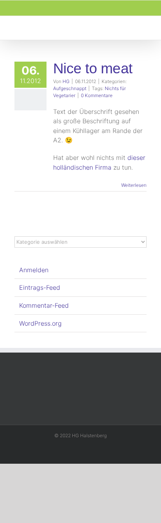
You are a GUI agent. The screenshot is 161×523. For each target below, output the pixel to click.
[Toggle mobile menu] (146, 28)
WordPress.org (40, 323)
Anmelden (33, 270)
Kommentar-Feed (44, 305)
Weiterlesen (134, 185)
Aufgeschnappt (69, 88)
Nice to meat (92, 68)
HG (66, 81)
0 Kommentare (97, 95)
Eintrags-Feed (39, 287)
